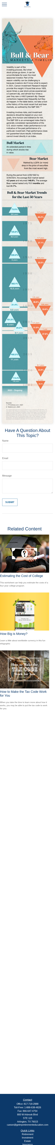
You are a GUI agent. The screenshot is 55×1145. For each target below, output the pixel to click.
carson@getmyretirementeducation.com (27, 1125)
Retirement (27, 1134)
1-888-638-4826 (32, 1107)
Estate (27, 1141)
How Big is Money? (13, 634)
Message (7, 475)
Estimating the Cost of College (21, 576)
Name (5, 440)
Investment (27, 1137)
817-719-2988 (31, 1104)
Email (5, 458)
